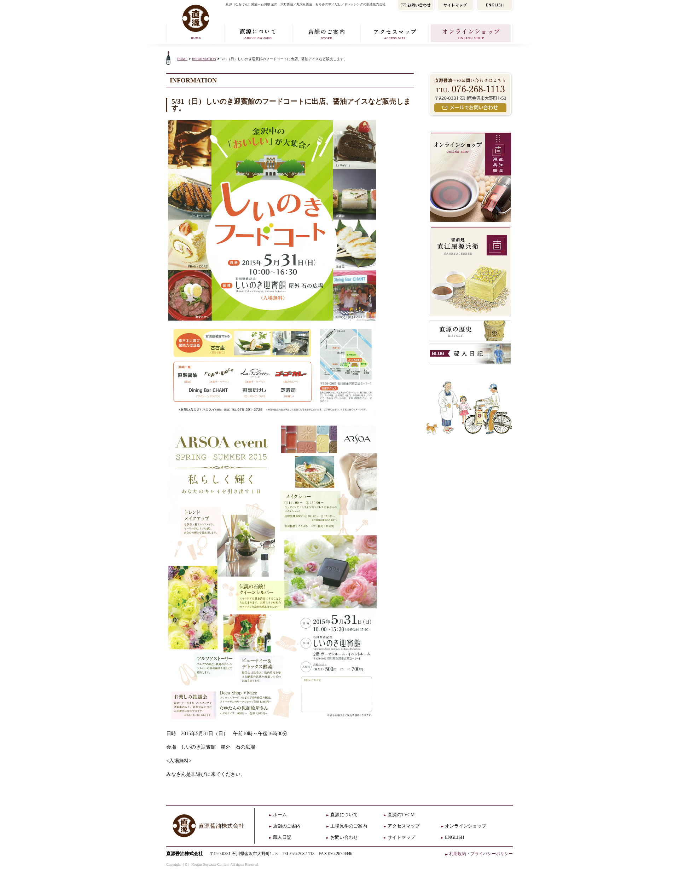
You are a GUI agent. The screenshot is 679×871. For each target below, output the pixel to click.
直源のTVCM (401, 814)
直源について (258, 34)
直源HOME (195, 22)
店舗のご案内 (326, 34)
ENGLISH (454, 837)
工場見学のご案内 (348, 826)
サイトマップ (401, 837)
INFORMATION (204, 59)
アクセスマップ (394, 34)
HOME (182, 59)
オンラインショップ (471, 34)
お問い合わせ (344, 837)
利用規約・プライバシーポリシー (481, 853)
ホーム (280, 814)
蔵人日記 (282, 837)
